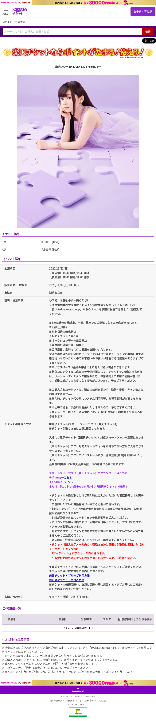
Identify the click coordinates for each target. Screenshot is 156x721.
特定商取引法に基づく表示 (78, 700)
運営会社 (64, 696)
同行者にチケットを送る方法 (66, 580)
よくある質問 (76, 696)
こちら (68, 477)
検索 (147, 31)
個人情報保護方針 (57, 700)
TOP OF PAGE (78, 691)
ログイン (7, 21)
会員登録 (20, 21)
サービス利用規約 (99, 700)
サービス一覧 (89, 696)
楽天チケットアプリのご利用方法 (69, 575)
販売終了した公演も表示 (137, 619)
